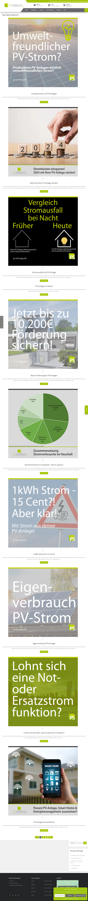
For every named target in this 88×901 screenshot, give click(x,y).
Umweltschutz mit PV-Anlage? (44, 93)
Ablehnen (70, 895)
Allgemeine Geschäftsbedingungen (16, 885)
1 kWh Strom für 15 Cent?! (44, 554)
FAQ (65, 10)
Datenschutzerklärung (14, 883)
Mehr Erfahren (44, 102)
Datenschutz (71, 898)
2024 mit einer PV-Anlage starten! (44, 183)
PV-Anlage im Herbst (44, 286)
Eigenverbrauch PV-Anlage (44, 643)
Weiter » (50, 837)
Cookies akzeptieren (59, 895)
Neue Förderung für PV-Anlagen (44, 375)
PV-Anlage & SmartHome (44, 822)
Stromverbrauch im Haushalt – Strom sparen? (44, 464)
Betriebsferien (74, 868)
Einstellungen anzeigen (80, 895)
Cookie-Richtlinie (66, 898)
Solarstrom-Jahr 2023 (76, 858)
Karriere (41, 10)
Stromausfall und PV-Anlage (44, 272)
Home (26, 10)
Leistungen (33, 10)
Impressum (76, 898)
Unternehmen (50, 10)
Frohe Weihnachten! (75, 865)
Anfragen (59, 10)
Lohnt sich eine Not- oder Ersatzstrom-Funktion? (44, 732)
